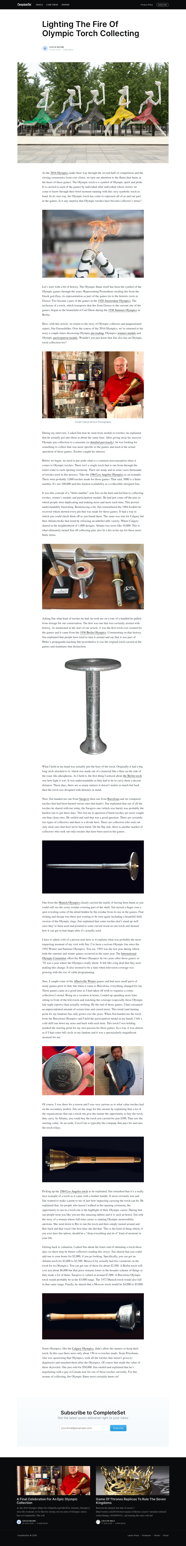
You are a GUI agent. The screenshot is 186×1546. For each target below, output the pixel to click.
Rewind (65, 4)
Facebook (146, 1535)
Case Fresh (52, 4)
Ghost (166, 1535)
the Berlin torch (132, 776)
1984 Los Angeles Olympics (106, 474)
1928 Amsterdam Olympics (114, 301)
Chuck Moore (56, 47)
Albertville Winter (85, 981)
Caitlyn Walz (108, 1521)
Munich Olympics (69, 902)
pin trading (97, 333)
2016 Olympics (59, 173)
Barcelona (113, 799)
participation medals (65, 338)
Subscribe (162, 4)
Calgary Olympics (83, 1348)
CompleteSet (23, 1535)
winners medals (126, 333)
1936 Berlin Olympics (93, 632)
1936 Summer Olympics (122, 310)
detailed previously (101, 442)
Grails (39, 4)
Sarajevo (84, 799)
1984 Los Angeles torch (74, 1191)
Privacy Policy (147, 4)
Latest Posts (133, 1535)
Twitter (157, 1535)
